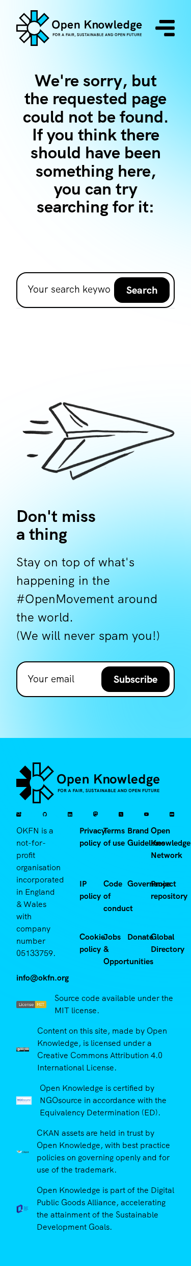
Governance (149, 883)
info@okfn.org (42, 977)
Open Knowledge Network (170, 843)
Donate (140, 936)
